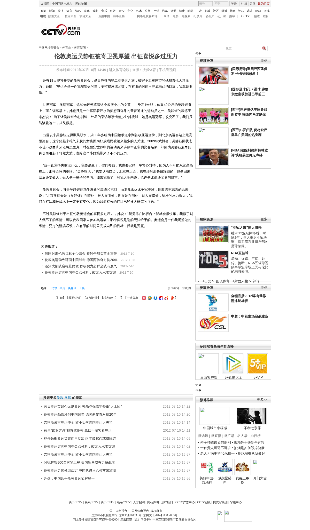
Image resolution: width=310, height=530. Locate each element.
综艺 (78, 11)
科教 (113, 11)
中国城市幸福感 (215, 428)
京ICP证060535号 (130, 515)
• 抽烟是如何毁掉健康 (248, 448)
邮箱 (258, 11)
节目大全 (85, 16)
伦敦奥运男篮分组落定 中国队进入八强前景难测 (80, 470)
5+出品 (206, 281)
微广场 (229, 436)
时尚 (190, 11)
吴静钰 (72, 288)
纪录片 (198, 16)
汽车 (165, 11)
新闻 (52, 11)
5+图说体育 (221, 281)
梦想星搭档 (225, 480)
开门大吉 (260, 478)
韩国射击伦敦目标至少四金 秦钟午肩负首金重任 (81, 253)
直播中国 (104, 16)
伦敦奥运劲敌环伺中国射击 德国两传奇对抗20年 (81, 260)
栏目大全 (70, 16)
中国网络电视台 (62, 3)
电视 (43, 16)
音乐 (104, 11)
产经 (156, 11)
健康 (182, 11)
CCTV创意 (204, 502)
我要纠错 (74, 298)
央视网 (44, 3)
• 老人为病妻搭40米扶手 (216, 453)
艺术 (139, 11)
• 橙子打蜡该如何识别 (214, 442)
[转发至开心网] (143, 298)
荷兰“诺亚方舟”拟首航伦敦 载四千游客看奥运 (78, 430)
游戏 (267, 11)
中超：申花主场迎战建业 (249, 316)
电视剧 (186, 16)
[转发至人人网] (154, 298)
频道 (257, 16)
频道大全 (54, 16)
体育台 (66, 47)
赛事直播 (119, 16)
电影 (175, 16)
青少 (121, 11)
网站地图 (81, 3)
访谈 (250, 11)
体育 (69, 11)
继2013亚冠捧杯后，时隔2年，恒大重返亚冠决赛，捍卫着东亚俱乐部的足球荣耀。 (249, 239)
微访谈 (203, 436)
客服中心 (236, 502)
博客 (233, 11)
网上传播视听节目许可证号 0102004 (96, 519)
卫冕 (82, 288)
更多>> (262, 400)
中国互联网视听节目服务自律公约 (174, 519)
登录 (234, 4)
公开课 (221, 16)
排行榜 (255, 436)
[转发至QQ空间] (149, 298)
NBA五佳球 (239, 253)
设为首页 (264, 3)
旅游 (173, 11)
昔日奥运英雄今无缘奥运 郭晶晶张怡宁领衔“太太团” (83, 406)
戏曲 (95, 11)
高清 (167, 16)
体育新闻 (80, 47)
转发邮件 (109, 298)
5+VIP (258, 377)
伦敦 (54, 288)
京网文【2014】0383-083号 (160, 515)
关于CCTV (75, 502)
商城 (207, 11)
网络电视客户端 (147, 16)
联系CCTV (91, 502)
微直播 (216, 436)
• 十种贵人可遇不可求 (215, 448)
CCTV (245, 16)
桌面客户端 (208, 377)
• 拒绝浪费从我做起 (250, 453)
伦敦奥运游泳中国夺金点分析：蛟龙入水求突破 (80, 272)
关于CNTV (108, 502)
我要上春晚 (242, 480)
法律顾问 (167, 502)
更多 (264, 60)
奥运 (62, 288)
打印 (60, 298)
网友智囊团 (220, 502)
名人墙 (242, 436)
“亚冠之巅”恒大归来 (246, 227)
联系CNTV (124, 502)
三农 (199, 11)
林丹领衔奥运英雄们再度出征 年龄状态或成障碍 (80, 438)
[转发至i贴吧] (160, 298)
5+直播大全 (233, 377)
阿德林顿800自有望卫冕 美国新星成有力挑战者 (79, 462)
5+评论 (254, 281)
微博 (224, 11)
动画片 (209, 16)
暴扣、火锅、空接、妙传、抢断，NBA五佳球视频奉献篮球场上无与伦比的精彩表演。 (249, 265)
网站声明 (153, 502)
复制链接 (92, 298)
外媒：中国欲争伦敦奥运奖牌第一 (69, 478)
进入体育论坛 (119, 70)
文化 (130, 11)
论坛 (241, 11)
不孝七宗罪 (252, 428)
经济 (60, 11)
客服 (253, 3)
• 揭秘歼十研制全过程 (248, 442)
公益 (148, 11)
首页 (43, 11)
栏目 (266, 16)
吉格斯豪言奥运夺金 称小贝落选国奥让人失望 (78, 422)
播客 (232, 16)
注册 (244, 4)
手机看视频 (167, 70)
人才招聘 (139, 502)
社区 (216, 11)
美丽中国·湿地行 (207, 480)
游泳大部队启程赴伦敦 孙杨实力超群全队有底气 (81, 266)
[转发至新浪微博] (165, 298)
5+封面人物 (239, 281)
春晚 (87, 11)
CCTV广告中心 (185, 502)
